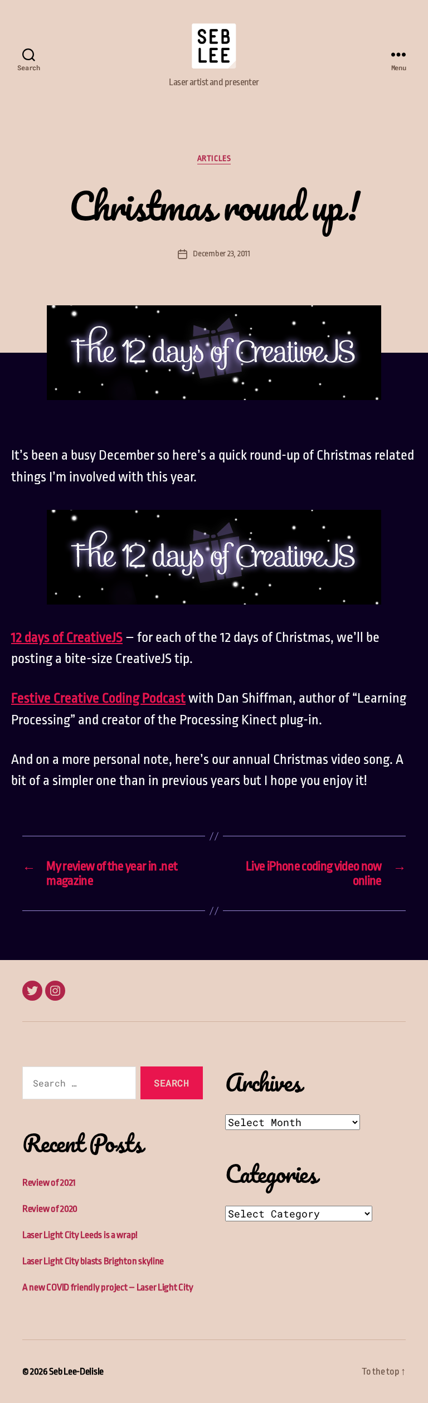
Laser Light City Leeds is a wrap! (80, 1235)
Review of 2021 (49, 1182)
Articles (214, 158)
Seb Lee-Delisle (76, 1371)
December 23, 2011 (221, 254)
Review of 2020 (49, 1209)
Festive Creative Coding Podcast (98, 698)
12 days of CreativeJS (67, 637)
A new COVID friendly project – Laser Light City (107, 1287)
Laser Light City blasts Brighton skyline (93, 1261)
